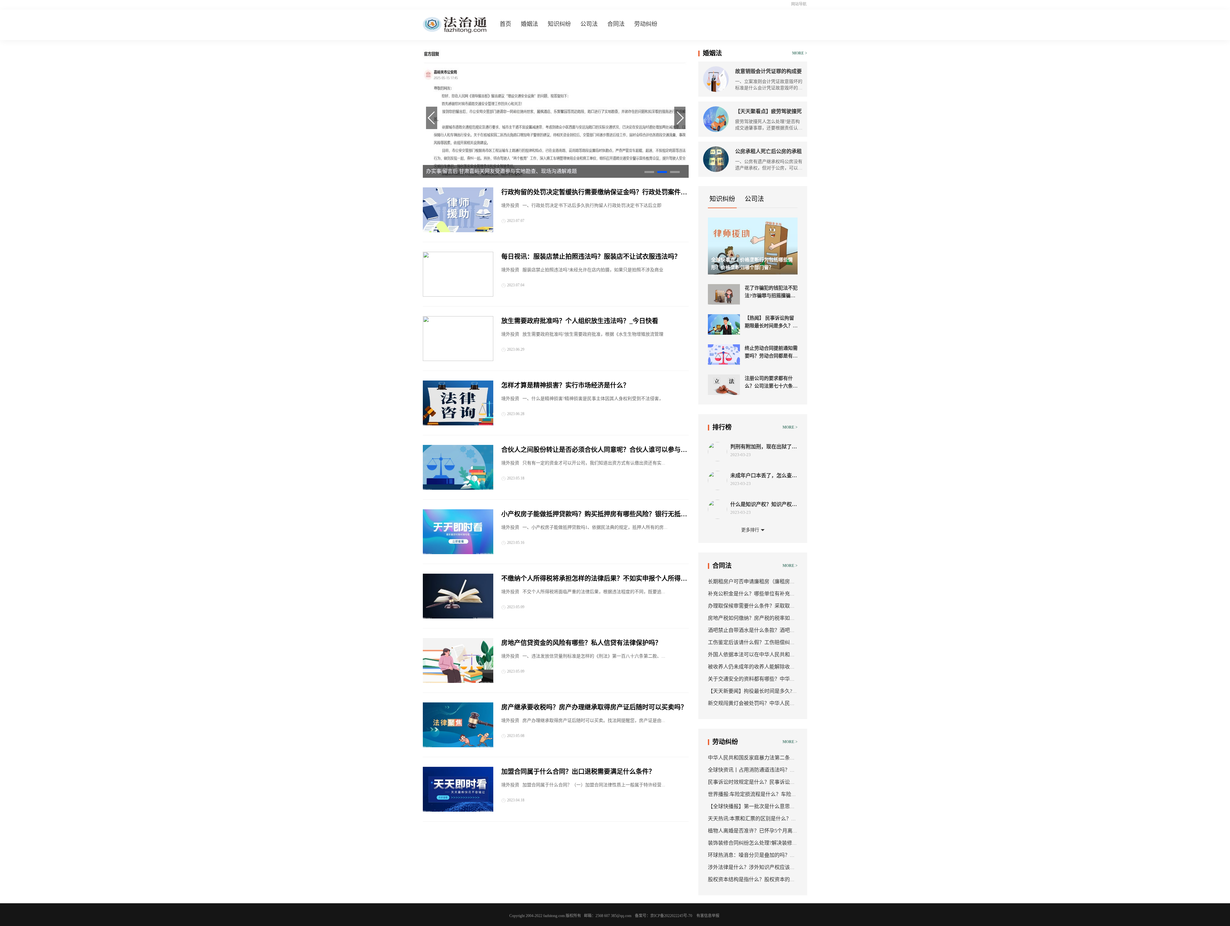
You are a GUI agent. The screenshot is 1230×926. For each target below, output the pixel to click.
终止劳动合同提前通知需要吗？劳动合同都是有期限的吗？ (771, 353)
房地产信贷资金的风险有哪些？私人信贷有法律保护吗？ (581, 642)
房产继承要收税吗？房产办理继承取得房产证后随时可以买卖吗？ (594, 707)
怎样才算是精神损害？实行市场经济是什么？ (565, 385)
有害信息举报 (707, 916)
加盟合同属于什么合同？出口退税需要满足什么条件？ (578, 771)
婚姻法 (529, 24)
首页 (505, 24)
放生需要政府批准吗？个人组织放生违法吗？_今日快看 (579, 320)
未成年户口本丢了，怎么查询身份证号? (763, 476)
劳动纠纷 (645, 24)
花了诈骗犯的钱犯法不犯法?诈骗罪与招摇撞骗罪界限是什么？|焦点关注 (771, 292)
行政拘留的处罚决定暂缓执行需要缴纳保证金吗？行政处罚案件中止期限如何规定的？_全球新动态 (594, 193)
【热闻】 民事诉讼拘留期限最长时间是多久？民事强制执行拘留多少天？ (771, 322)
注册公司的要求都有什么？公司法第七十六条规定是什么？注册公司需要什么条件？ (771, 383)
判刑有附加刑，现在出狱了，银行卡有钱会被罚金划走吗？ (763, 447)
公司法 (589, 24)
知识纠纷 (559, 24)
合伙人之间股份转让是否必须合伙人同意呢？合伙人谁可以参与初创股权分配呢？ (594, 450)
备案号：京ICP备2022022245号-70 (663, 916)
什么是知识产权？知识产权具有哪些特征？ (763, 505)
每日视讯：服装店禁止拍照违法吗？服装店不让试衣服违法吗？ (591, 256)
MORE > (799, 53)
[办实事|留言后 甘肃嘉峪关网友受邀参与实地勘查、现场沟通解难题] (556, 176)
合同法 (616, 24)
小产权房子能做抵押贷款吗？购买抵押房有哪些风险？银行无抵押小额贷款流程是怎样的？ (594, 515)
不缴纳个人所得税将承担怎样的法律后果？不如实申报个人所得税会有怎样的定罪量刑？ (594, 579)
